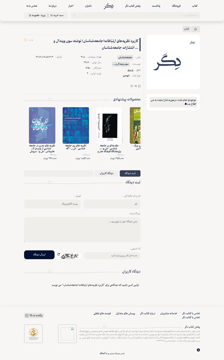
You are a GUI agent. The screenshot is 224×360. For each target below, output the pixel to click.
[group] (167, 62)
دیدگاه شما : (134, 214)
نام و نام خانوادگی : (131, 196)
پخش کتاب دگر (132, 6)
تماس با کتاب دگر (191, 314)
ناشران (88, 6)
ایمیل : (77, 196)
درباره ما (53, 6)
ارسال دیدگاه (39, 255)
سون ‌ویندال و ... (121, 64)
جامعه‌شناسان (125, 58)
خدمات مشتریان (168, 314)
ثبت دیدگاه (130, 173)
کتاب (194, 6)
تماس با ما (32, 6)
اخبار (70, 6)
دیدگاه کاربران (106, 173)
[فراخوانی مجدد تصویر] (68, 256)
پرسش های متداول (125, 314)
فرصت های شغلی (102, 314)
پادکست (156, 6)
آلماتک (102, 353)
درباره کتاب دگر (147, 314)
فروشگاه (176, 6)
